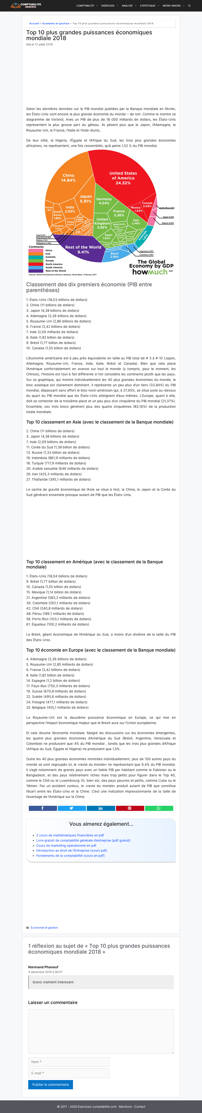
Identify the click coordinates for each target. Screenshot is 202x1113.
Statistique (147, 5)
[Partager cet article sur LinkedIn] (101, 808)
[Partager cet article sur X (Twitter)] (72, 808)
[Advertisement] (101, 77)
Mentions (125, 1106)
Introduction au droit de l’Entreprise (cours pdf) (71, 850)
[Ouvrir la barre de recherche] (189, 5)
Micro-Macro (172, 5)
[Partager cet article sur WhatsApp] (159, 808)
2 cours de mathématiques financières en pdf (70, 835)
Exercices (107, 5)
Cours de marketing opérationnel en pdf (66, 845)
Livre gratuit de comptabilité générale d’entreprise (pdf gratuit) (83, 840)
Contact (139, 1106)
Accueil (34, 23)
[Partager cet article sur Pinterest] (130, 808)
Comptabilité (85, 5)
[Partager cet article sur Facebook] (43, 808)
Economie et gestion (55, 23)
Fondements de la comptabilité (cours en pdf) (70, 856)
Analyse (127, 5)
